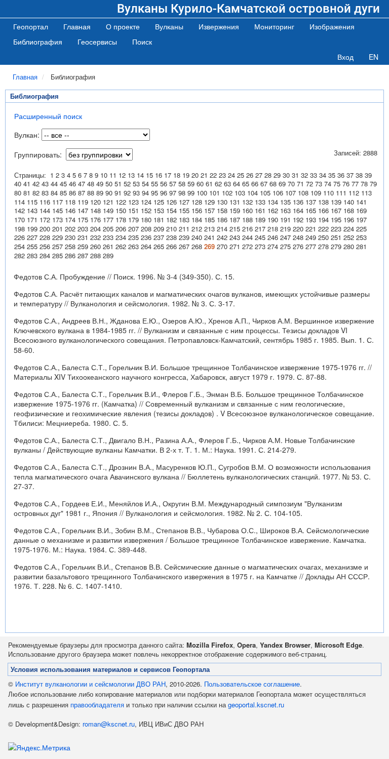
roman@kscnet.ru (109, 724)
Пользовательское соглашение (252, 684)
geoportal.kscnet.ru (256, 704)
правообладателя (97, 704)
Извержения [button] (219, 26)
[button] (169, 26)
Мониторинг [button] (274, 26)
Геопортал (30, 26)
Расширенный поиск (48, 116)
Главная (77, 26)
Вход (345, 57)
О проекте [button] (123, 26)
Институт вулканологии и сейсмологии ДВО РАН (90, 684)
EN (373, 57)
